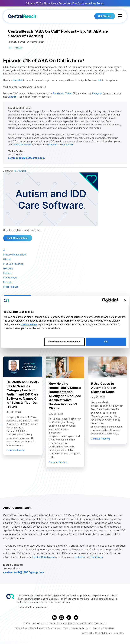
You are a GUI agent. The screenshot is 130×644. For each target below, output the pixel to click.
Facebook (58, 93)
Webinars (8, 268)
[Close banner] (125, 300)
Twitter (68, 93)
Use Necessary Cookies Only (64, 341)
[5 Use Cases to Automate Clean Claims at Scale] (107, 367)
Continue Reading (15, 450)
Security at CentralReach (104, 628)
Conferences (10, 277)
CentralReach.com (22, 144)
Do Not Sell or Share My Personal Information (103, 633)
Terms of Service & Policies (76, 628)
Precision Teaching (13, 263)
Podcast (18, 48)
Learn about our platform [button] (31, 607)
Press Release (10, 286)
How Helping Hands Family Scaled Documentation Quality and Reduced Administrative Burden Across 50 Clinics (65, 396)
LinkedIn (12, 96)
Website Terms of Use (49, 628)
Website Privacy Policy (25, 628)
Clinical (6, 259)
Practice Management (14, 254)
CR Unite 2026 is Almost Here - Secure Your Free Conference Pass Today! (65, 3)
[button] (120, 16)
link (100, 80)
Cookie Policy (29, 324)
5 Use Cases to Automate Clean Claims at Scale (103, 388)
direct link (18, 80)
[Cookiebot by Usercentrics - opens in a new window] (104, 300)
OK (106, 341)
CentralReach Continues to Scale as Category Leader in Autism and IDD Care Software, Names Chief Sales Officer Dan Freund (22, 394)
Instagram (97, 93)
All (10, 48)
